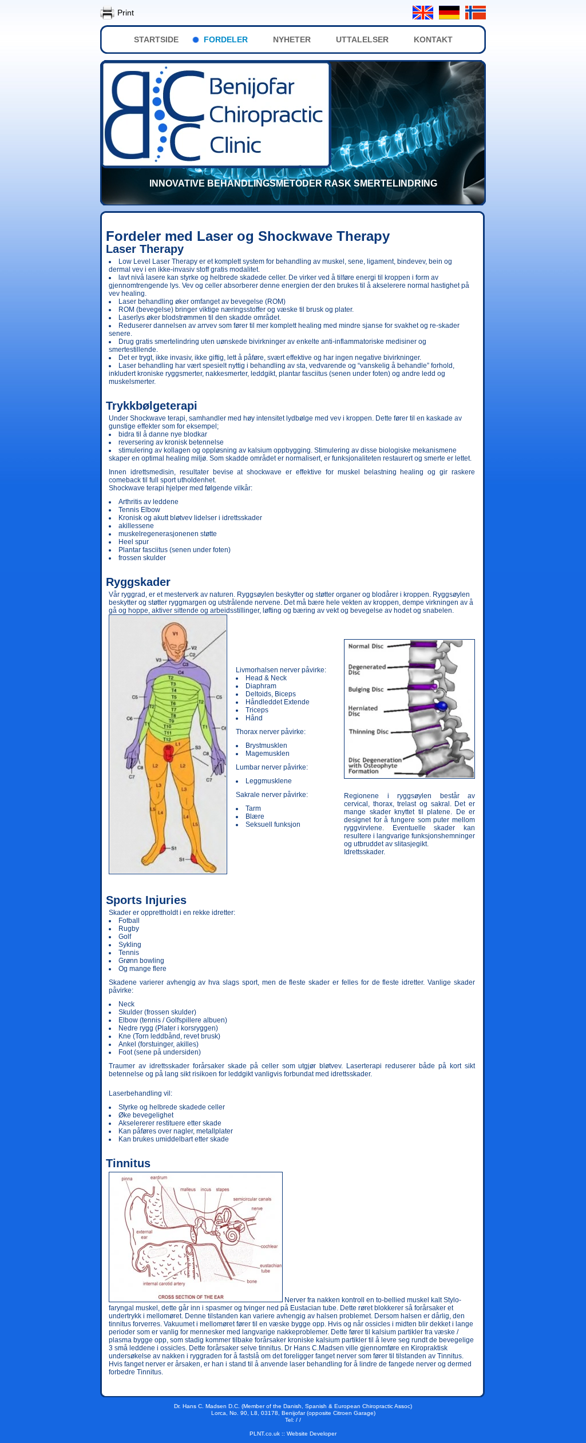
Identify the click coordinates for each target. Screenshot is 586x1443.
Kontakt (433, 39)
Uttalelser (362, 39)
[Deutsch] (449, 12)
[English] (423, 12)
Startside (156, 39)
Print (125, 12)
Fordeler (226, 39)
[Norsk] (475, 12)
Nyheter (292, 39)
